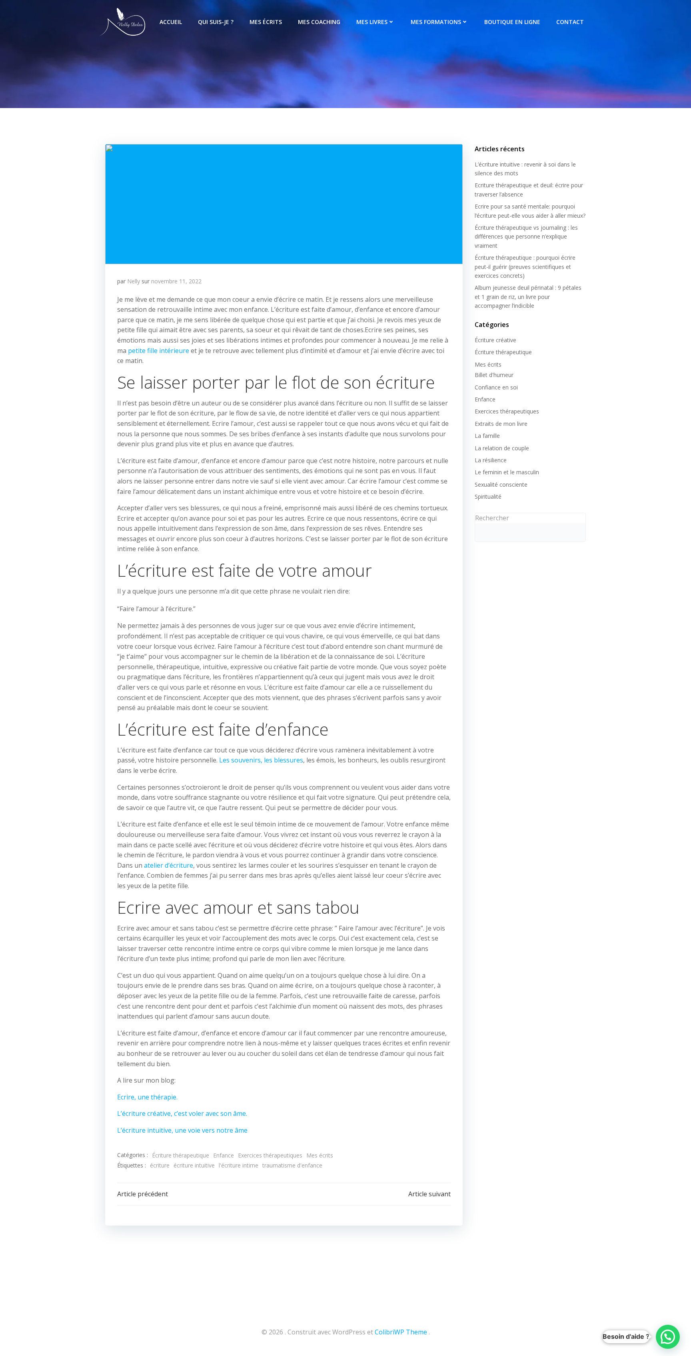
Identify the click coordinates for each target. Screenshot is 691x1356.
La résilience (491, 460)
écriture (160, 1165)
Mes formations (436, 22)
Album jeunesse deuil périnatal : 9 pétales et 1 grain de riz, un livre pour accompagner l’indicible (528, 296)
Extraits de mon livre (501, 423)
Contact (570, 22)
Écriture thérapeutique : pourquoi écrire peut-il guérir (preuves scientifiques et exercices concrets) (525, 266)
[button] (668, 1337)
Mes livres (371, 22)
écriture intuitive (194, 1165)
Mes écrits (266, 22)
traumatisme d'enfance (292, 1165)
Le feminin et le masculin (507, 472)
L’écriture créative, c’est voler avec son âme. (182, 1113)
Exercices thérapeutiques (270, 1155)
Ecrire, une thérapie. (147, 1097)
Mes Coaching (319, 22)
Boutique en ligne (512, 22)
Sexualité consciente (501, 484)
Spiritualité (488, 496)
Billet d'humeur (494, 375)
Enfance (223, 1155)
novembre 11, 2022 (176, 281)
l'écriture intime (238, 1165)
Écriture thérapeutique (180, 1155)
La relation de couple (502, 448)
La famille (487, 435)
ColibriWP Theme (401, 1332)
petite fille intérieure (158, 350)
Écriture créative (495, 340)
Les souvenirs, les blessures (261, 760)
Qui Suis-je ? (216, 22)
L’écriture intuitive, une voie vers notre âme (182, 1130)
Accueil (171, 22)
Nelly (133, 281)
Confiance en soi (496, 387)
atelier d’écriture (168, 865)
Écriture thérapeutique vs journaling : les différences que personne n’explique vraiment (526, 236)
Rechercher (492, 518)
